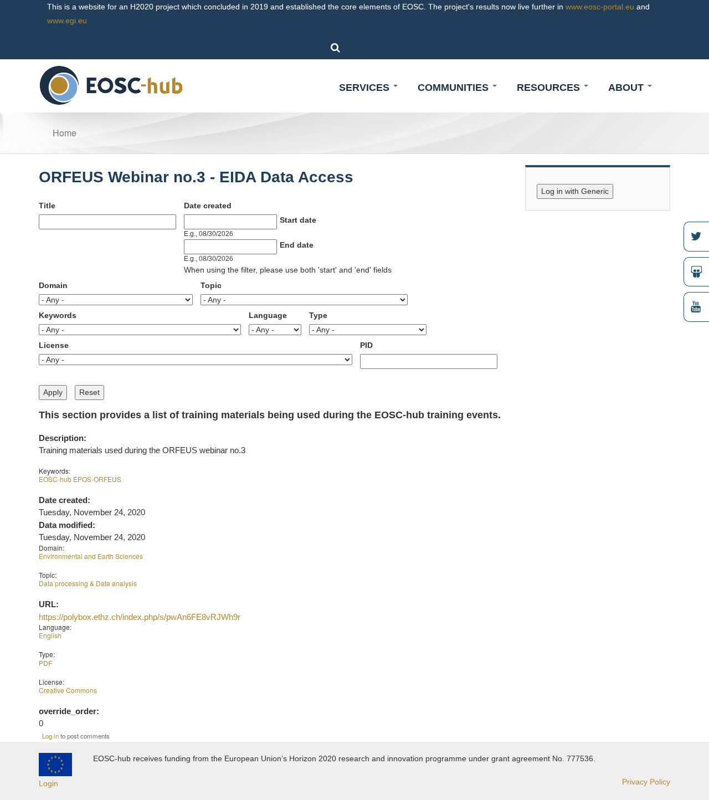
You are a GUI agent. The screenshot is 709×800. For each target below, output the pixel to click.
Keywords (57, 315)
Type (318, 315)
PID (366, 345)
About (627, 87)
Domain (53, 285)
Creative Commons (68, 690)
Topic (211, 285)
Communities (454, 87)
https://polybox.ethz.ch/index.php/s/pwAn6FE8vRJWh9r (139, 617)
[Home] (111, 84)
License (54, 345)
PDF (45, 663)
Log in (50, 735)
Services (365, 87)
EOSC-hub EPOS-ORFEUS (80, 479)
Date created (208, 205)
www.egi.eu (67, 20)
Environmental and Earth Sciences (91, 556)
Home (64, 132)
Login (48, 783)
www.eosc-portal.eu (600, 6)
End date (297, 244)
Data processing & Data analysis (88, 583)
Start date (298, 220)
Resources (550, 87)
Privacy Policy (646, 781)
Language (268, 315)
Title (47, 205)
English (50, 635)
